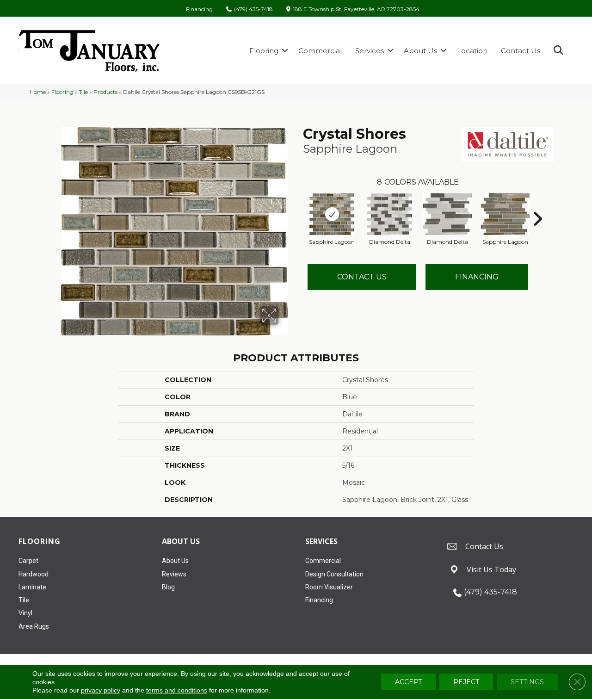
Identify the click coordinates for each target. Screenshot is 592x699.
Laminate (32, 587)
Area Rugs (33, 626)
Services (369, 50)
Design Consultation (334, 574)
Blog (168, 587)
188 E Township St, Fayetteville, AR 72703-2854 (356, 9)
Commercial (320, 50)
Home (38, 91)
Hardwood (33, 574)
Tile (83, 91)
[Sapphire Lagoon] (332, 214)
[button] (284, 51)
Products (105, 91)
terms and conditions (176, 690)
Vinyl (25, 613)
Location (472, 50)
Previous (298, 205)
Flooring (263, 50)
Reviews (174, 574)
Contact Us (520, 50)
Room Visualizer (329, 587)
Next (537, 205)
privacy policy (100, 690)
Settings (527, 682)
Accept (408, 682)
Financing (199, 9)
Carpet (28, 560)
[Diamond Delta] (390, 214)
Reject (466, 682)
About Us (420, 50)
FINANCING (477, 276)
